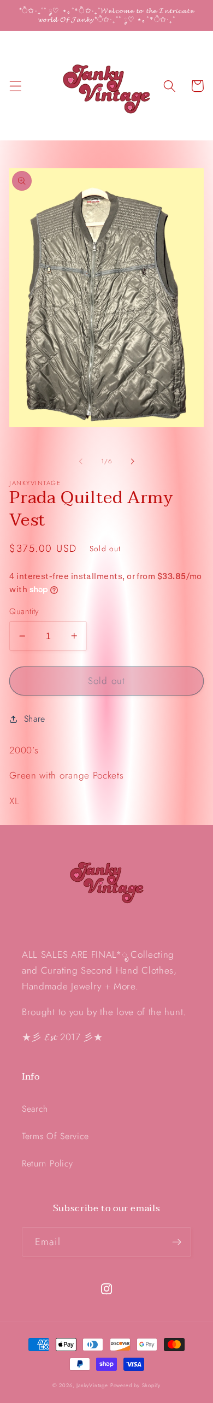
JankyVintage (92, 1385)
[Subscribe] (177, 1242)
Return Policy (47, 1163)
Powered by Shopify (135, 1385)
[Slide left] (81, 461)
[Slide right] (132, 461)
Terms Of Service (55, 1136)
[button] (15, 86)
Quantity (24, 611)
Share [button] (34, 718)
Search (35, 1109)
